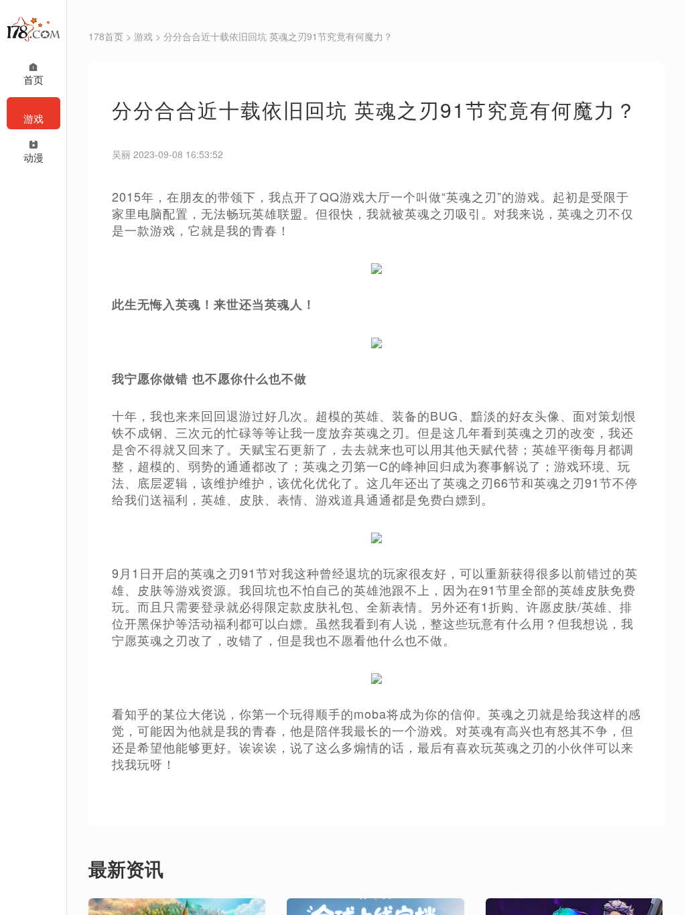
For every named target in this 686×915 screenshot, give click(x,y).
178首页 (105, 36)
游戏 (143, 36)
